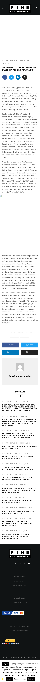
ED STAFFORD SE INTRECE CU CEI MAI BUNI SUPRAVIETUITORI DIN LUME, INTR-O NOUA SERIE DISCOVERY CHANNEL (19, 436)
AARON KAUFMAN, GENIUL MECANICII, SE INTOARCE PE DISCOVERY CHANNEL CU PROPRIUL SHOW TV (19, 490)
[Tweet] (11, 77)
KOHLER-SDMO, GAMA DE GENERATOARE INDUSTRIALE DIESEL (19, 447)
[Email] (24, 77)
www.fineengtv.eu (20, 581)
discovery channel (17, 332)
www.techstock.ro (20, 602)
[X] (15, 563)
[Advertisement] (20, 36)
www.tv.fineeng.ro (20, 598)
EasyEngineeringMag (20, 376)
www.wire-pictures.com (20, 631)
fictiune (29, 332)
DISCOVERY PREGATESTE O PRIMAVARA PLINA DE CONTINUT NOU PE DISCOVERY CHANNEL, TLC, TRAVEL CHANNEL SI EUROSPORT (19, 422)
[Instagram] (20, 563)
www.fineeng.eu (20, 576)
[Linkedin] (29, 563)
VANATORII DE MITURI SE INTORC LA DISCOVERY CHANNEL (17, 502)
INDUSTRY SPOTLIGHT (9, 61)
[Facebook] (11, 563)
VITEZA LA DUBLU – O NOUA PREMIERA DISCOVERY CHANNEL (18, 458)
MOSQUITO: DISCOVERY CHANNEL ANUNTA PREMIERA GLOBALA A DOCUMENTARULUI (16, 536)
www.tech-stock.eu (20, 585)
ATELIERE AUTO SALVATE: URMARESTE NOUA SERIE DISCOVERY (18, 512)
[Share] (4, 77)
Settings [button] (30, 679)
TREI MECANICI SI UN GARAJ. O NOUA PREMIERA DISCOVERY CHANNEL (18, 479)
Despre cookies (20, 679)
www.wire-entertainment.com (20, 626)
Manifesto (15, 336)
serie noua (25, 336)
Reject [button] (6, 664)
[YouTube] (24, 563)
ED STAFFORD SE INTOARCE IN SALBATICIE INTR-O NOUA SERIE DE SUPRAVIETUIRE (17, 524)
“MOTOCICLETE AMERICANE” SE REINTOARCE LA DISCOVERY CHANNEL (18, 468)
